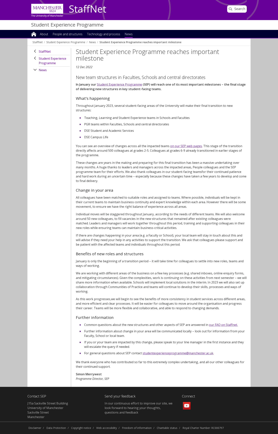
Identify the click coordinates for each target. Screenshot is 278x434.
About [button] (44, 34)
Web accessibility (106, 428)
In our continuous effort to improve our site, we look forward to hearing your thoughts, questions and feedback (138, 407)
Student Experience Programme (67, 24)
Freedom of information (137, 428)
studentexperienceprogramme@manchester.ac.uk (178, 353)
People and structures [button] (67, 34)
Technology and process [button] (103, 34)
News (92, 42)
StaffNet (87, 9)
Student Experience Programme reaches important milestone (140, 42)
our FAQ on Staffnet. (223, 325)
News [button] (129, 34)
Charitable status (167, 428)
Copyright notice (81, 428)
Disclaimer (34, 428)
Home (33, 33)
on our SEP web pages (186, 146)
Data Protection (56, 428)
